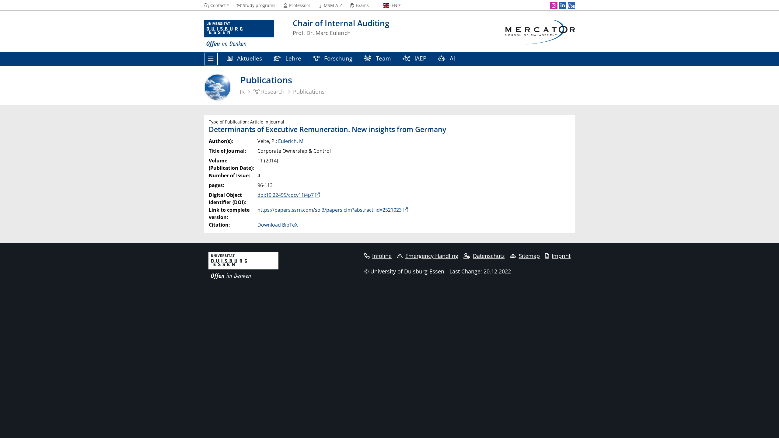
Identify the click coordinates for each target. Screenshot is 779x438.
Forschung (337, 58)
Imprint (561, 255)
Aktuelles (249, 58)
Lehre (292, 58)
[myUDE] (571, 5)
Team (382, 58)
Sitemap (529, 255)
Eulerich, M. (291, 141)
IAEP (419, 58)
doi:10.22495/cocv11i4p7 (285, 195)
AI (452, 58)
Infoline (382, 255)
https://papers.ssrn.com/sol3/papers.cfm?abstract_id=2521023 (329, 210)
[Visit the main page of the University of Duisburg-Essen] (239, 33)
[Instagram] (553, 5)
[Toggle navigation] (211, 59)
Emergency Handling (431, 255)
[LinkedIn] (562, 5)
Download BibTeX (277, 224)
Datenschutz (489, 255)
